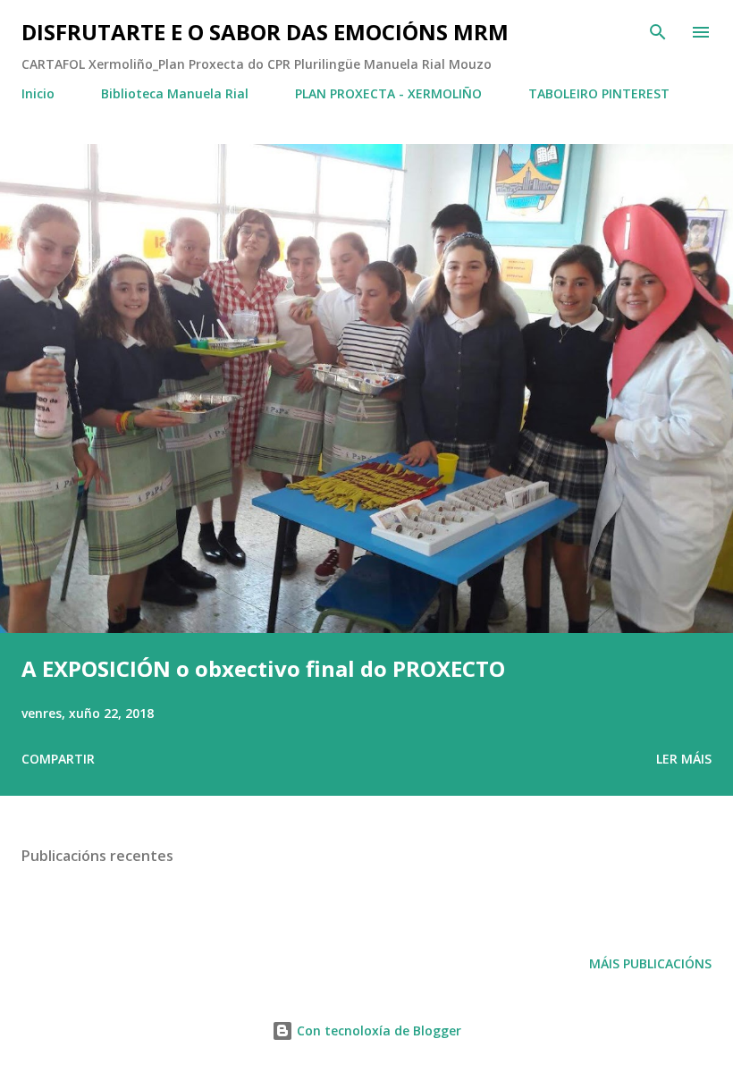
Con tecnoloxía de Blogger (377, 1030)
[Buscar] (658, 32)
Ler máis (684, 758)
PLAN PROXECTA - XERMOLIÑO (388, 93)
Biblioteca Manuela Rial (175, 93)
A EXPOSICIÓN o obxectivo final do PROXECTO (263, 668)
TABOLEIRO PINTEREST (599, 93)
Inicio (38, 93)
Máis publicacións (650, 963)
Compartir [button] (58, 758)
